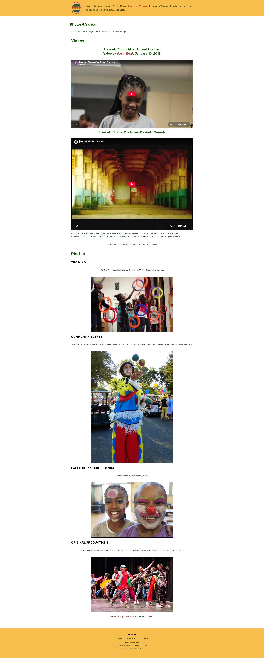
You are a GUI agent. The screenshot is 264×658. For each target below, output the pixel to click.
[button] (117, 6)
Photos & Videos (137, 6)
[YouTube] (135, 635)
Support (98, 6)
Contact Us (92, 9)
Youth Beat (125, 53)
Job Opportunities (180, 6)
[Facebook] (129, 635)
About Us (110, 6)
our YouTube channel (128, 244)
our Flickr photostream (123, 616)
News (123, 6)
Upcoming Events (158, 6)
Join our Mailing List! (112, 9)
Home (89, 6)
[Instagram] (132, 635)
